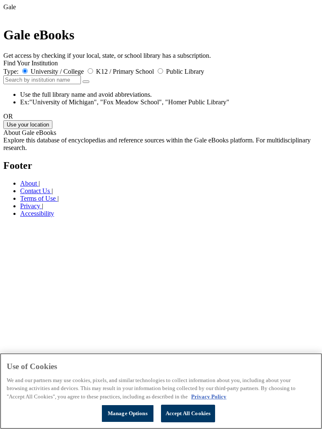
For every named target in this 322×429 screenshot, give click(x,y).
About (29, 183)
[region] (161, 391)
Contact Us (36, 190)
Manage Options (128, 413)
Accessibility (37, 213)
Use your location (28, 124)
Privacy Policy (208, 396)
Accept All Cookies (188, 413)
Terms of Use (38, 198)
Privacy (31, 205)
